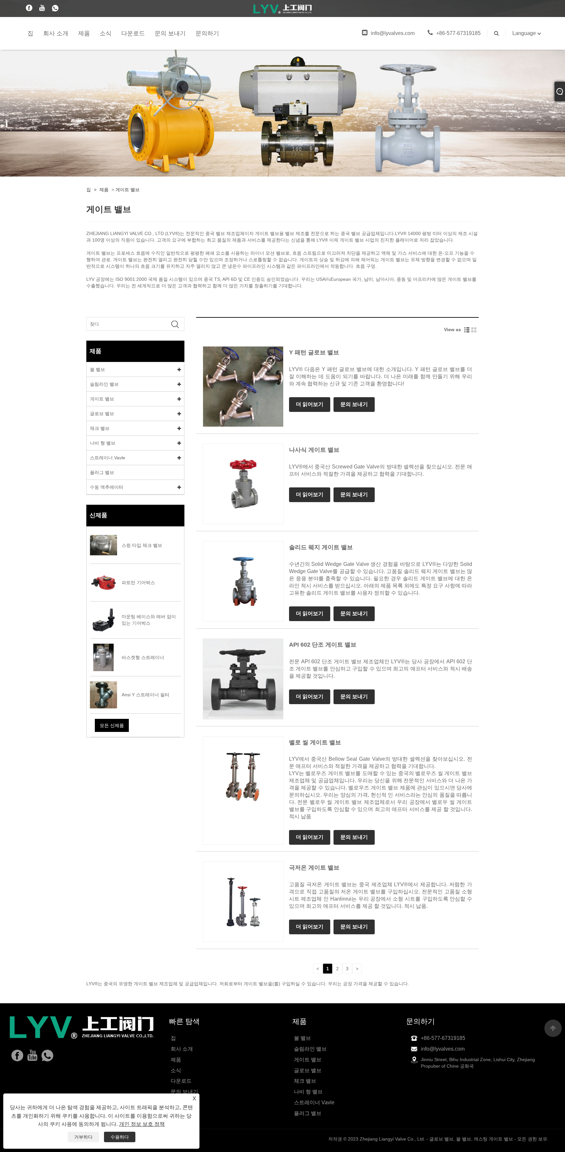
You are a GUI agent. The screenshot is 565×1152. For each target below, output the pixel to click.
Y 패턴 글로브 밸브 (314, 352)
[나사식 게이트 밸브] (243, 483)
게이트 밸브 (127, 189)
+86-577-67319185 (458, 33)
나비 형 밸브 (102, 443)
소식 (105, 33)
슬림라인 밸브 (104, 384)
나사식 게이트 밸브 (314, 450)
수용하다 (120, 1137)
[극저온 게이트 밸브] (243, 901)
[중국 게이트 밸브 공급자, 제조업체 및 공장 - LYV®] (282, 8)
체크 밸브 (100, 428)
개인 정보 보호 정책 (142, 1124)
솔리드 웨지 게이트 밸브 (321, 547)
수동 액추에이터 (106, 487)
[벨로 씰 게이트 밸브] (243, 776)
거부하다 (83, 1137)
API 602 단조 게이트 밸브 (322, 644)
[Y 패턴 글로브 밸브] (243, 386)
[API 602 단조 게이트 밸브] (243, 678)
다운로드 (133, 33)
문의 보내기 (170, 33)
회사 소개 (55, 33)
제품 (84, 33)
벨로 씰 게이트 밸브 (315, 742)
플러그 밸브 (102, 472)
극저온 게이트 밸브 (314, 867)
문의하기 (207, 33)
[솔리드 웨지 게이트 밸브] (243, 581)
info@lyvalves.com (393, 33)
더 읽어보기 (309, 404)
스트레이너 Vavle (107, 457)
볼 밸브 (97, 369)
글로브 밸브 (102, 413)
